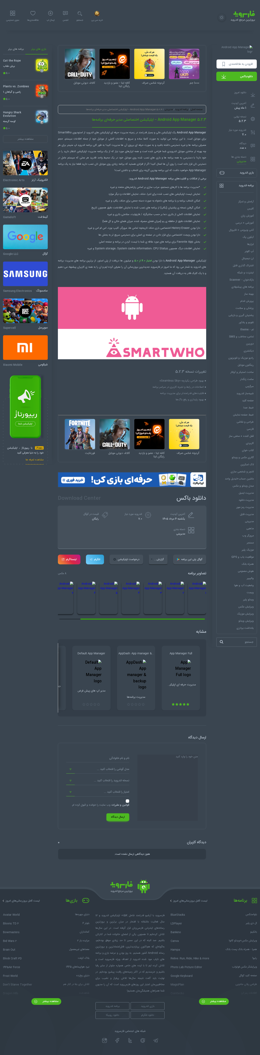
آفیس (250, 208)
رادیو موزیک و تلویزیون (241, 358)
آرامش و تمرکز (246, 201)
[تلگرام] (155, 1040)
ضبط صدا (248, 407)
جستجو (79, 20)
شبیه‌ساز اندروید (245, 393)
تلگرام (97, 559)
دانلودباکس (246, 76)
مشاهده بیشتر (217, 1001)
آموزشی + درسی (245, 223)
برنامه (175, 139)
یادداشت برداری (245, 628)
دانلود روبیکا (112, 1015)
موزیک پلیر (248, 550)
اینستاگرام (71, 559)
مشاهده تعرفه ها (35, 460)
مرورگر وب (248, 535)
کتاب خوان (248, 450)
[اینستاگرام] (104, 1040)
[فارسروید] (130, 887)
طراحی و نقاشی (245, 422)
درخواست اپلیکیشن (128, 559)
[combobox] (97, 769)
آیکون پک (248, 237)
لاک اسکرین (247, 464)
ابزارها (250, 244)
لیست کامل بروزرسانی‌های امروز (190, 901)
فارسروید (155, 267)
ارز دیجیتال (248, 258)
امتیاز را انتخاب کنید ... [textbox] (116, 792)
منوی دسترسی (12, 20)
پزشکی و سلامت (245, 308)
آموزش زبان (247, 215)
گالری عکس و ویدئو (243, 457)
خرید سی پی (97, 20)
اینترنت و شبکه (245, 272)
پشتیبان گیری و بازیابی (241, 315)
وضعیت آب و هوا (244, 585)
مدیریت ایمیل (246, 493)
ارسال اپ (50, 20)
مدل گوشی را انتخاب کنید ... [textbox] (113, 769)
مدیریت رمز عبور (245, 507)
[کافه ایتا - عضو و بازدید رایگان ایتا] (115, 64)
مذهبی (250, 528)
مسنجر (250, 542)
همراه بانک (248, 564)
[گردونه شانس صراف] (149, 64)
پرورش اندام (247, 301)
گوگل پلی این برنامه (191, 559)
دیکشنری (249, 350)
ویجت (250, 592)
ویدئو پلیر (248, 599)
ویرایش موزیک (245, 613)
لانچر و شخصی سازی (242, 471)
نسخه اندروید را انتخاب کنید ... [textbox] (111, 780)
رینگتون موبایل (246, 365)
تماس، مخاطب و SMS (241, 336)
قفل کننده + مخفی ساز (241, 436)
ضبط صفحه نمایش (243, 414)
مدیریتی (241, 161)
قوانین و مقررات (120, 805)
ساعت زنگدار (247, 379)
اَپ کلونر (249, 251)
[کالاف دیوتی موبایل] (80, 64)
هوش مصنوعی (246, 571)
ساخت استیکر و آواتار (242, 372)
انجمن (65, 20)
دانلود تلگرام (147, 1015)
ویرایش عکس (246, 606)
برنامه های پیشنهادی (242, 287)
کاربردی (250, 443)
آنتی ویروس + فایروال (241, 230)
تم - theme (247, 329)
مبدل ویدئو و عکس (243, 486)
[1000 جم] (184, 64)
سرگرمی (249, 386)
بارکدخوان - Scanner (241, 279)
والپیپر (250, 578)
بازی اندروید (147, 1006)
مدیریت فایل (247, 514)
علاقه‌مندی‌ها (33, 20)
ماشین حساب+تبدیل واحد (239, 478)
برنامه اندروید (181, 109)
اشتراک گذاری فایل (243, 265)
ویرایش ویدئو (246, 621)
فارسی (250, 429)
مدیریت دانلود (246, 500)
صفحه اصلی (197, 109)
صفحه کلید (248, 400)
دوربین (250, 343)
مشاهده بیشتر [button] (25, 139)
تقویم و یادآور (246, 322)
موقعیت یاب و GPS (242, 557)
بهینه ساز (249, 294)
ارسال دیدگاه (118, 817)
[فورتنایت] (80, 434)
